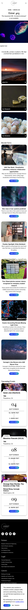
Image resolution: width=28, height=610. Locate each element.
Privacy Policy (4, 564)
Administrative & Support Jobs (7, 578)
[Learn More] (14, 404)
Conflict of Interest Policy (6, 562)
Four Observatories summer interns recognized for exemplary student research (14, 283)
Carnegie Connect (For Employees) (9, 582)
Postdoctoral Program (6, 580)
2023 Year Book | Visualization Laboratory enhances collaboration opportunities (14, 169)
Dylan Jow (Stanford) (11, 393)
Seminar (6, 390)
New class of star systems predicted (14, 209)
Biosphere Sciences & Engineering (8, 543)
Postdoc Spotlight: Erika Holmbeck (14, 244)
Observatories (4, 548)
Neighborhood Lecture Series (10, 481)
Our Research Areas (5, 550)
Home (9, 9)
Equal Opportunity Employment (8, 566)
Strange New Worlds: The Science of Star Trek (13, 485)
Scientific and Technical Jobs (7, 576)
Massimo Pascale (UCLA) (13, 438)
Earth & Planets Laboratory (7, 546)
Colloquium (6, 435)
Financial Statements (5, 560)
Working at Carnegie (5, 574)
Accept (7, 605)
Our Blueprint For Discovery (7, 552)
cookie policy (19, 601)
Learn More (14, 422)
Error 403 (16, 9)
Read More (14, 180)
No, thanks (15, 605)
